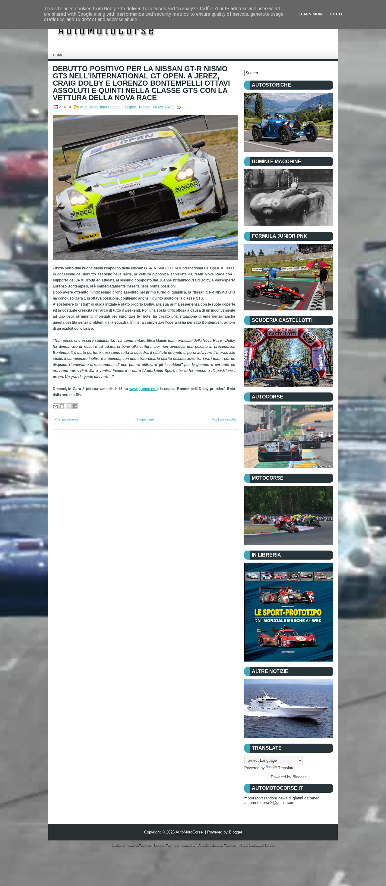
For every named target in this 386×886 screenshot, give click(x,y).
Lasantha (189, 845)
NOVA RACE (164, 107)
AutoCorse (89, 107)
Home (58, 55)
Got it (336, 14)
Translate (286, 768)
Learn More (311, 14)
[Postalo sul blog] (62, 406)
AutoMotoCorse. (190, 832)
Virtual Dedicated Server (256, 845)
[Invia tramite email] (55, 406)
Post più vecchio (224, 419)
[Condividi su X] (69, 406)
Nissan (145, 107)
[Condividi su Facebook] (75, 406)
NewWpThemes (140, 845)
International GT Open (118, 107)
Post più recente (66, 419)
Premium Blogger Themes (217, 845)
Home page (145, 419)
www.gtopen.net (143, 389)
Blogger (299, 777)
